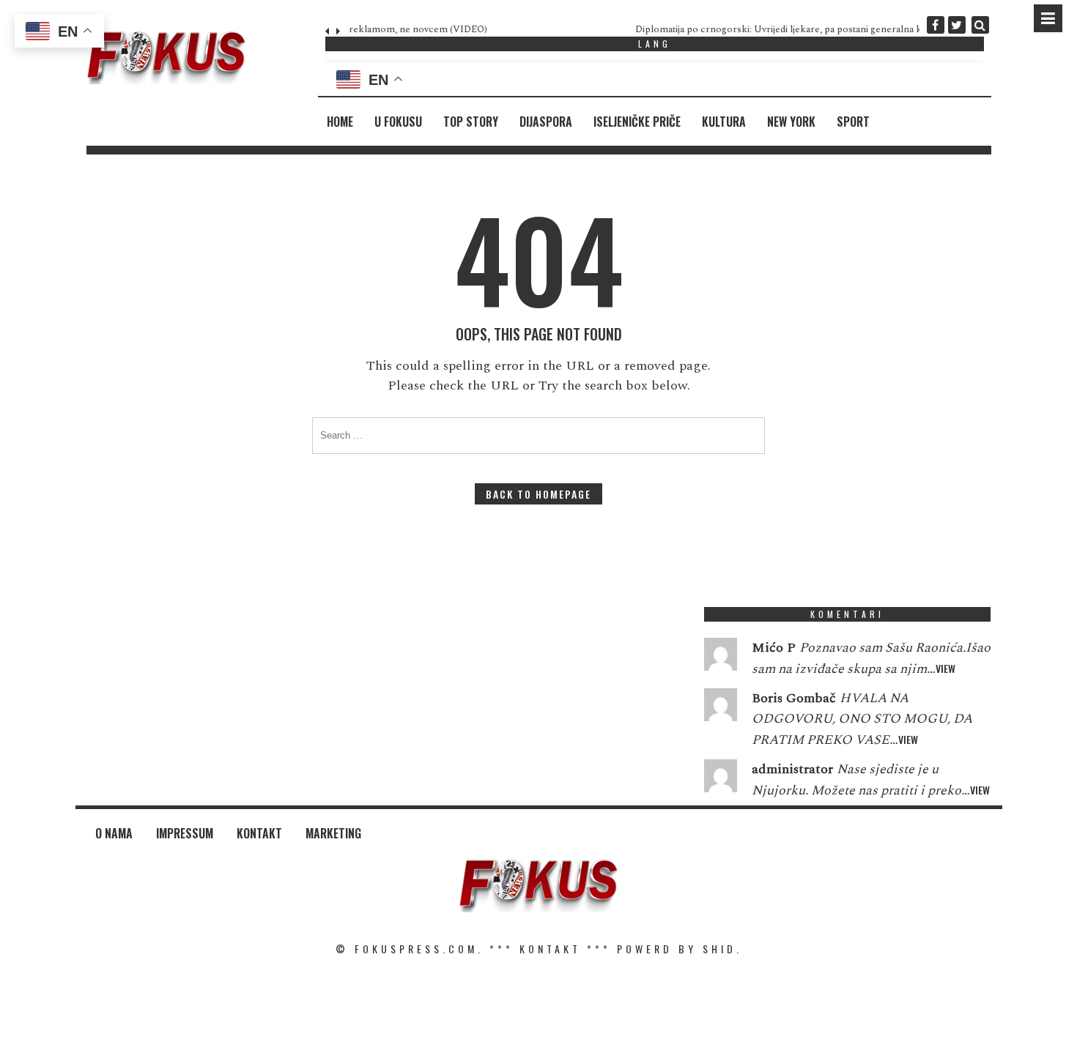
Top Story (470, 121)
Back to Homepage (538, 494)
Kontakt (259, 833)
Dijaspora (545, 121)
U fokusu (398, 121)
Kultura (724, 121)
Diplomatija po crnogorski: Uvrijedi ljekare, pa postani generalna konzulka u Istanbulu (532, 29)
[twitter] (957, 25)
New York (791, 121)
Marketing (333, 833)
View (945, 668)
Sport (853, 121)
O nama (114, 833)
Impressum (184, 833)
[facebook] (935, 25)
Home (340, 121)
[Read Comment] (720, 657)
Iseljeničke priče (637, 121)
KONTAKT (550, 948)
